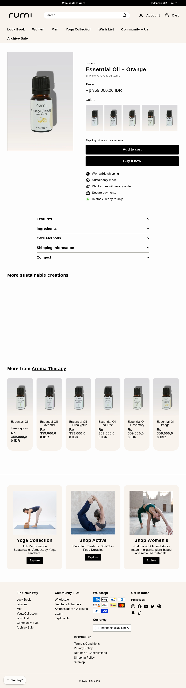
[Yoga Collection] (34, 512)
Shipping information (55, 248)
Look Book (16, 29)
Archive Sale (17, 38)
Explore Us (62, 618)
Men (55, 29)
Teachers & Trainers (68, 604)
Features (44, 219)
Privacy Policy (83, 648)
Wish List (106, 29)
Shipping (91, 140)
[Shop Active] (93, 512)
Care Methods (49, 238)
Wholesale (62, 599)
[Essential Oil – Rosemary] (150, 117)
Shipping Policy (84, 657)
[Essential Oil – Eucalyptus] (94, 117)
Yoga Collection (79, 29)
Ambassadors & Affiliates (71, 608)
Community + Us (134, 29)
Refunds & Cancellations (90, 652)
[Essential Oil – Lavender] (113, 117)
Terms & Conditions (87, 643)
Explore (35, 560)
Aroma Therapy (49, 368)
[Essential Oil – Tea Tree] (168, 117)
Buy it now (132, 161)
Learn (58, 613)
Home (89, 63)
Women (38, 29)
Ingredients (47, 228)
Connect (44, 257)
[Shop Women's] (151, 512)
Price (90, 84)
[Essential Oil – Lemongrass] (131, 117)
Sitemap (79, 662)
